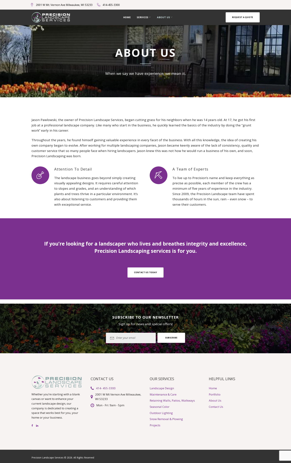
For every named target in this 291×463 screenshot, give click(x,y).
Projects (155, 425)
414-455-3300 (111, 5)
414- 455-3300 (106, 388)
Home (127, 17)
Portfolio (214, 394)
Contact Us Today (145, 272)
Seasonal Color (159, 407)
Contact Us (216, 407)
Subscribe (171, 337)
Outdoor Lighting (161, 413)
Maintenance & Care (163, 394)
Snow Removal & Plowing (166, 419)
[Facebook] (32, 426)
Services (142, 17)
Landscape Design (162, 388)
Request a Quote (242, 17)
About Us (163, 17)
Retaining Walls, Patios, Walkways (172, 400)
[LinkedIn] (37, 426)
